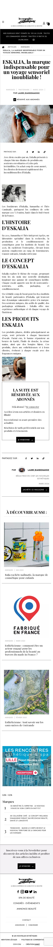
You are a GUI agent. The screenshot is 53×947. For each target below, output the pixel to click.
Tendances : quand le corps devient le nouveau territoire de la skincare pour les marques (28, 830)
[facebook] (27, 152)
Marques (10, 89)
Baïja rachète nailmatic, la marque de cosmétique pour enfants (26, 576)
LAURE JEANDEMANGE (29, 93)
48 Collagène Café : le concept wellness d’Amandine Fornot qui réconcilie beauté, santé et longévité (29, 818)
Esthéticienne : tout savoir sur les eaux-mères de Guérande (24, 723)
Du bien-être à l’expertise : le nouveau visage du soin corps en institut (28, 807)
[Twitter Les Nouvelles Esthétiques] (31, 891)
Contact (26, 920)
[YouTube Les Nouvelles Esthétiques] (26, 891)
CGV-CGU (17, 944)
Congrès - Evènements (26, 903)
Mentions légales (9, 939)
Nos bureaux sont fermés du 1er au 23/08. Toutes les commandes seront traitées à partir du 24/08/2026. (26, 36)
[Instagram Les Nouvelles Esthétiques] (22, 891)
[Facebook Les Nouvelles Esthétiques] (18, 891)
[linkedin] (39, 152)
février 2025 (21, 717)
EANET (37, 944)
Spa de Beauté (26, 897)
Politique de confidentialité (34, 939)
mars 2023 (20, 641)
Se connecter (32, 406)
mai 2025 (19, 570)
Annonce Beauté (26, 908)
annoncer (20, 925)
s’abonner (33, 925)
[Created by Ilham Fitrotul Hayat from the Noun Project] (41, 22)
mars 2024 (38, 89)
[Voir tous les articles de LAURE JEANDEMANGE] (22, 470)
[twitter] (33, 152)
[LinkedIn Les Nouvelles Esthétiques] (35, 891)
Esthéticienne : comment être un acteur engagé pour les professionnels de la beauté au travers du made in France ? (24, 650)
